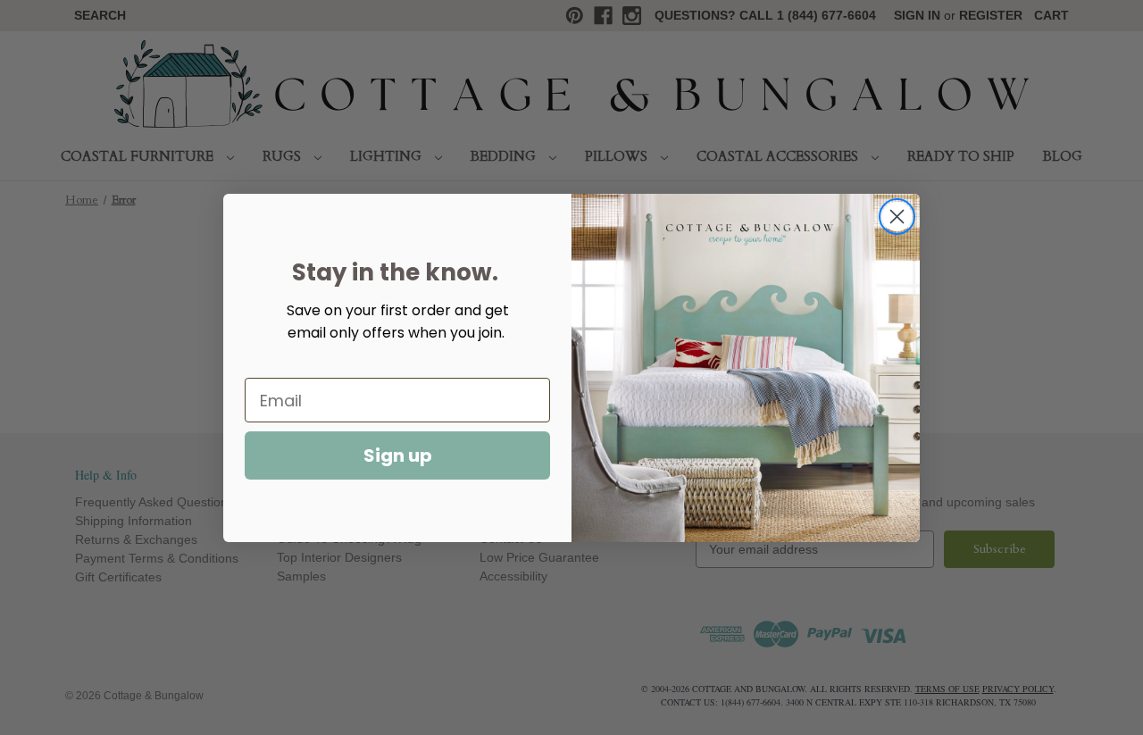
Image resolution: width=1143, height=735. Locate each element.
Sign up (397, 455)
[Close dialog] (897, 216)
